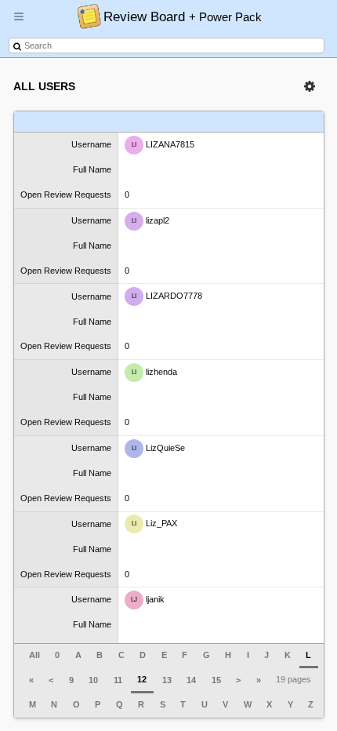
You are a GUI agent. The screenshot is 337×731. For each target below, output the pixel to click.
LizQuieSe (158, 448)
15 (216, 680)
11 (118, 680)
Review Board (182, 16)
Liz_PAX (154, 523)
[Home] (85, 15)
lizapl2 (150, 219)
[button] (19, 23)
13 (167, 680)
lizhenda (154, 371)
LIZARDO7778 (167, 295)
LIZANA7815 (163, 144)
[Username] (66, 122)
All (34, 655)
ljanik (148, 599)
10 (93, 680)
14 (191, 680)
